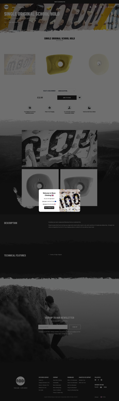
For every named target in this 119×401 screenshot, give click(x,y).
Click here (44, 201)
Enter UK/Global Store (49, 207)
